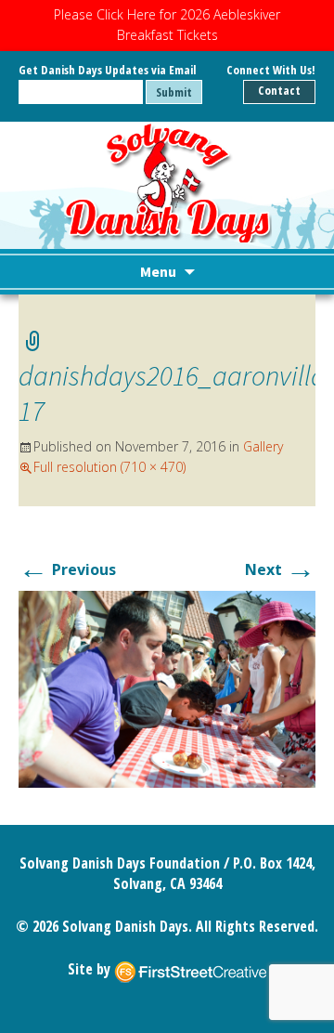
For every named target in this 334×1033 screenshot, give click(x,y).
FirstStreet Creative (190, 971)
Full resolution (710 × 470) (109, 467)
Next (280, 569)
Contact (279, 90)
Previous (67, 569)
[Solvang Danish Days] (167, 182)
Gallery (263, 446)
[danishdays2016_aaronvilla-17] (167, 687)
